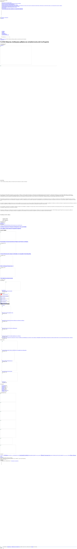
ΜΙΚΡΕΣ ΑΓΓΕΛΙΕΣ (4, 390)
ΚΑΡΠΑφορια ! (4, 381)
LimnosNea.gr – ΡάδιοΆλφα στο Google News (13, 546)
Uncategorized (4, 385)
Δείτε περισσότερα (2, 223)
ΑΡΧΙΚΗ (3, 31)
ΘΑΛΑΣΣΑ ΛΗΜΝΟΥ (38, 455)
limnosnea (3, 455)
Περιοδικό (3, 391)
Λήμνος (3, 389)
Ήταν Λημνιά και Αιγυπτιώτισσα (6, 278)
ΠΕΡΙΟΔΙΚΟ (3, 33)
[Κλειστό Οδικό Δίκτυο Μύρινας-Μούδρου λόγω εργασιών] (6, 444)
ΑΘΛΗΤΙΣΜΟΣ (15, 455)
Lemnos (1, 455)
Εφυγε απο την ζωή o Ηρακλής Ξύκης (7, 2)
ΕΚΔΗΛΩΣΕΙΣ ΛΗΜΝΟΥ (32, 455)
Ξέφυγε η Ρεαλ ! (4, 7)
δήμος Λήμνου (73, 455)
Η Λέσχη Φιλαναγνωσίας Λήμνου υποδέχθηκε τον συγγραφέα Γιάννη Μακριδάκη (12, 8)
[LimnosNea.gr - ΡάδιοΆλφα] (4, 17)
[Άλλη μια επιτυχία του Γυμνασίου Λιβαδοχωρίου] (6, 327)
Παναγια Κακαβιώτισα (66, 455)
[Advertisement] (38, 24)
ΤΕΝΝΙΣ (69, 455)
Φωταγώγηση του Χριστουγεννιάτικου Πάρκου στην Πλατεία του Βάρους (11, 3)
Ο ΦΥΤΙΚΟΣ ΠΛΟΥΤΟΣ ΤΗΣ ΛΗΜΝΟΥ (57, 455)
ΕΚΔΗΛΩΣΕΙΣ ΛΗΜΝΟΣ (24, 455)
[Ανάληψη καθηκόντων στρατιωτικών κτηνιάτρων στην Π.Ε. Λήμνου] (8, 437)
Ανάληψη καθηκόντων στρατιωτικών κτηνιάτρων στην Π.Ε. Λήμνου (10, 6)
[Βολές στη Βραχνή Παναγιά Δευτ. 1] (6, 264)
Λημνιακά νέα (47, 455)
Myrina (6, 455)
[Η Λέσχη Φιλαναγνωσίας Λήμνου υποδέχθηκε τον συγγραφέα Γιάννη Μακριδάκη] (8, 252)
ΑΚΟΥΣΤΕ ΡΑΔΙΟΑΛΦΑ (5, 34)
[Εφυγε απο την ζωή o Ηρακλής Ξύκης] (8, 401)
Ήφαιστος (12, 455)
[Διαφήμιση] (2, 18)
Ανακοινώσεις (2, 39)
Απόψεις (3, 387)
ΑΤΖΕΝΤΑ (18, 455)
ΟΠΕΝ (51, 455)
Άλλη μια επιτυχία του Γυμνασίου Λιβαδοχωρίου (8, 4)
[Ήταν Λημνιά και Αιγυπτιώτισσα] (7, 276)
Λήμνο (32, 546)
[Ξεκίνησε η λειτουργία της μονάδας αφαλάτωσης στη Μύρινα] (8, 428)
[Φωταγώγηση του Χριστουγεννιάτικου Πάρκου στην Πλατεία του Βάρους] (6, 319)
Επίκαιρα (3, 388)
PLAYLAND (9, 455)
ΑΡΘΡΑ (3, 32)
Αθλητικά (3, 386)
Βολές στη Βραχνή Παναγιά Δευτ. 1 (7, 265)
